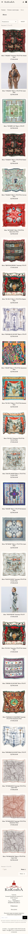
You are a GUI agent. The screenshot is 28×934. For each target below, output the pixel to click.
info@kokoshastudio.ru (14, 902)
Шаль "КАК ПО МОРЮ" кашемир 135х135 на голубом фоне (14, 580)
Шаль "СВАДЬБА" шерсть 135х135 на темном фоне (14, 160)
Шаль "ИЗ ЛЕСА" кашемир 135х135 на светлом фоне (14, 439)
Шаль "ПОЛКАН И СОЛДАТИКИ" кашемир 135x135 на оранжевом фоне (14, 718)
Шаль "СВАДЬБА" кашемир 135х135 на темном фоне (14, 56)
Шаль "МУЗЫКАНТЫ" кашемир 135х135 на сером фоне (14, 786)
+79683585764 (16, 901)
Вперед (23, 869)
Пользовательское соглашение (18, 931)
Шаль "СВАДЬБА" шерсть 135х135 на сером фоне (14, 91)
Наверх (22, 874)
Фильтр (23, 21)
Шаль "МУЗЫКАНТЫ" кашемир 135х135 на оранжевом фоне (14, 822)
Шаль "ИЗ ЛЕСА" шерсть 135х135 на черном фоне (14, 300)
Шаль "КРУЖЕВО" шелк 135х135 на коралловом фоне (14, 231)
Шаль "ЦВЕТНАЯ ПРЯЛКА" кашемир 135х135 (14, 265)
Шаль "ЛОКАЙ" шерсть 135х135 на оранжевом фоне (14, 368)
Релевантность (9, 22)
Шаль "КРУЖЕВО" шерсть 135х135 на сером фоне (14, 545)
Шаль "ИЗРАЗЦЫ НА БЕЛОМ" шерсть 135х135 (14, 334)
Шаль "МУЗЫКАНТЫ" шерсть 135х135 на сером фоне (14, 857)
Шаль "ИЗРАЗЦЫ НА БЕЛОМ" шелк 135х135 (14, 752)
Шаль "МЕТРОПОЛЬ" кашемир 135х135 (14, 614)
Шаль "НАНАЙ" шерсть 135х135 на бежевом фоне (14, 509)
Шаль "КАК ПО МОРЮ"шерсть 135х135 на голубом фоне (14, 474)
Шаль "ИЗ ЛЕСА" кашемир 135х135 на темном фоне (14, 649)
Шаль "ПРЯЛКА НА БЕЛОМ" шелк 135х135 (14, 683)
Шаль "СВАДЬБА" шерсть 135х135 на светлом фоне (14, 195)
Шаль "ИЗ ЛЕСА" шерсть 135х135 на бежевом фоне (14, 404)
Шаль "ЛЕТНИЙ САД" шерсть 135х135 (14, 126)
